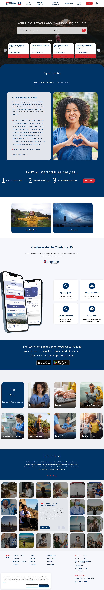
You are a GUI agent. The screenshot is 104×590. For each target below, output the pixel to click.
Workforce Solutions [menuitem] (55, 3)
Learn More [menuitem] (79, 3)
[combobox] (67, 31)
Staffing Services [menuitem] (40, 3)
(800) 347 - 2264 (84, 568)
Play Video (45, 527)
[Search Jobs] (84, 30)
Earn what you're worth (44, 82)
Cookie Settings (32, 586)
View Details (18, 56)
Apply (89, 3)
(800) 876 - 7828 (82, 571)
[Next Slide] (63, 527)
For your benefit (63, 82)
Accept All (44, 586)
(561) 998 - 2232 (82, 565)
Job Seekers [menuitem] (28, 3)
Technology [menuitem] (69, 3)
